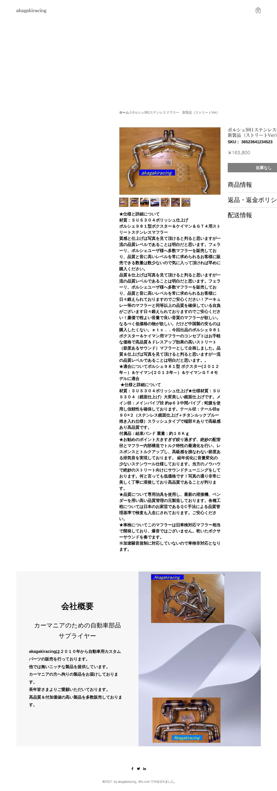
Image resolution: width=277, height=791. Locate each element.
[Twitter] (138, 769)
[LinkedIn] (145, 769)
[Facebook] (132, 769)
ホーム (124, 112)
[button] (258, 10)
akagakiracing (31, 10)
